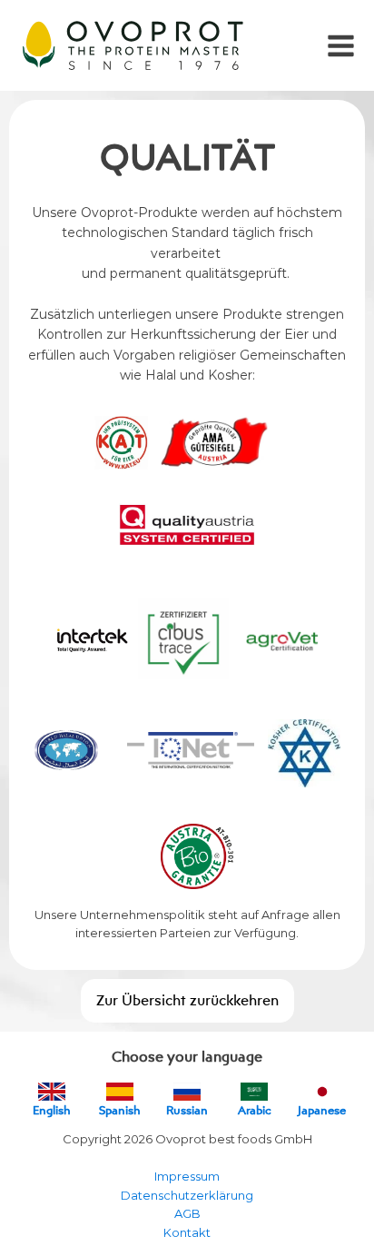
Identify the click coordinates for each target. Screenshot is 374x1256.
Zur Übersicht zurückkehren (187, 1000)
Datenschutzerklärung (187, 1195)
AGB (187, 1213)
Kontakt (187, 1232)
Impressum (187, 1176)
